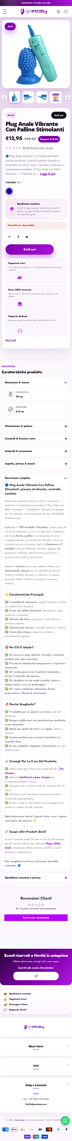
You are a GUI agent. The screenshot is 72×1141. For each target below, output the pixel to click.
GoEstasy (19, 1120)
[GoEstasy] (34, 11)
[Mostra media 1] (15, 97)
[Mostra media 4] (56, 97)
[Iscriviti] (36, 976)
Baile (11, 115)
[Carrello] (66, 11)
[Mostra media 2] (28, 97)
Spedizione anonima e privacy (23, 877)
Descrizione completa (17, 478)
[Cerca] (58, 11)
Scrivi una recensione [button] (36, 918)
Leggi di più (47, 174)
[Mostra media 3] (42, 97)
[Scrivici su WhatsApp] (65, 1120)
